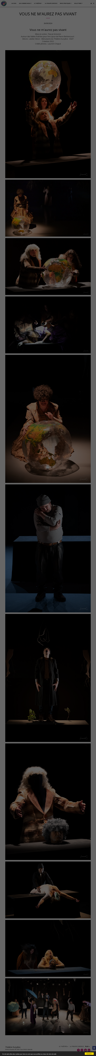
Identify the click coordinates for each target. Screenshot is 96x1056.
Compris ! (89, 1054)
